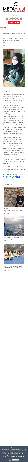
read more (6, 213)
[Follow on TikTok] (12, 19)
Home (4, 32)
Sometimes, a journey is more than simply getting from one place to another (13, 239)
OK (10, 459)
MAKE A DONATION (14, 22)
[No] (26, 454)
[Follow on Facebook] (7, 19)
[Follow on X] (21, 19)
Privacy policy (16, 459)
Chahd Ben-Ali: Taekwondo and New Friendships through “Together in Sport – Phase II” (13, 267)
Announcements (10, 32)
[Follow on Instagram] (10, 19)
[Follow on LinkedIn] (15, 19)
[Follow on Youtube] (18, 19)
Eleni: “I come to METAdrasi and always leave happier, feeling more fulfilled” (13, 210)
